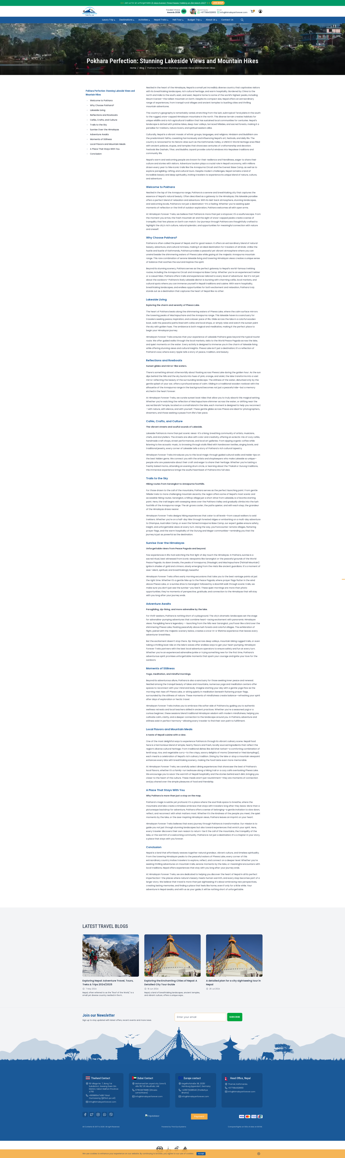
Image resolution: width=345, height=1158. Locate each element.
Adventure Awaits (99, 134)
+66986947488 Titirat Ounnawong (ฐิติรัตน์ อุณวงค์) (102, 1096)
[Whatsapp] (104, 1114)
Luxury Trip (107, 19)
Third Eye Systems (178, 1127)
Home (133, 67)
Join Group (218, 3)
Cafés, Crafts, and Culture (103, 119)
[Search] (242, 20)
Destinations (125, 19)
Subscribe (234, 1017)
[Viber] (111, 1114)
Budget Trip (194, 19)
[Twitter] (91, 1114)
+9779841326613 (235, 1088)
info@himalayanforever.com (233, 12)
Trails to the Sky (98, 124)
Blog (141, 67)
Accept (201, 1153)
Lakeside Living (97, 110)
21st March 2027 (198, 3)
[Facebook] (85, 1114)
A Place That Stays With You (105, 149)
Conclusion (96, 153)
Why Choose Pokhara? (102, 105)
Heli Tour (177, 19)
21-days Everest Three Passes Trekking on (171, 3)
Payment (199, 1116)
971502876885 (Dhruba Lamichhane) (146, 1091)
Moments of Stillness (101, 139)
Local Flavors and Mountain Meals (107, 144)
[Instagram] (98, 1114)
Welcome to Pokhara (101, 100)
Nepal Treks (160, 19)
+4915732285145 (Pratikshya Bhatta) (195, 1091)
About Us (210, 19)
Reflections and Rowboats (104, 115)
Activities (143, 19)
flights (238, 1127)
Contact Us (227, 19)
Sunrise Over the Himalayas (104, 129)
